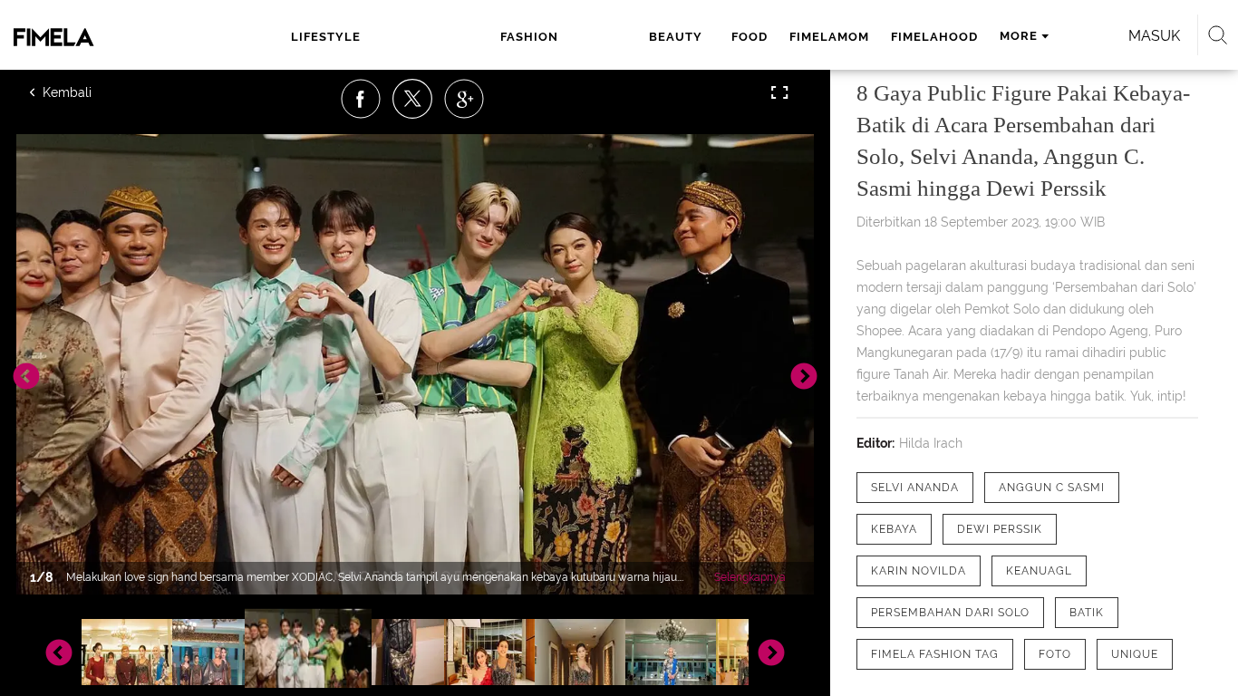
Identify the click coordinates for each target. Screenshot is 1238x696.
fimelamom (829, 37)
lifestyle (326, 37)
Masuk (1154, 35)
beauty (675, 37)
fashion (529, 37)
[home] (98, 37)
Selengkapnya (750, 577)
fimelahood (934, 37)
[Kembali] (95, 92)
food (749, 37)
